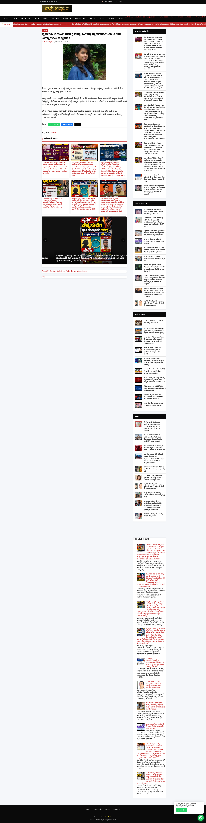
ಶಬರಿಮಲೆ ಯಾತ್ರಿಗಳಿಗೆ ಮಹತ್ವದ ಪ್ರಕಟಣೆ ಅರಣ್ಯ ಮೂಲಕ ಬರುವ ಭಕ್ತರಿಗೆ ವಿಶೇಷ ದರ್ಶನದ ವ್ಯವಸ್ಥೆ (154, 331)
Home (6, 19)
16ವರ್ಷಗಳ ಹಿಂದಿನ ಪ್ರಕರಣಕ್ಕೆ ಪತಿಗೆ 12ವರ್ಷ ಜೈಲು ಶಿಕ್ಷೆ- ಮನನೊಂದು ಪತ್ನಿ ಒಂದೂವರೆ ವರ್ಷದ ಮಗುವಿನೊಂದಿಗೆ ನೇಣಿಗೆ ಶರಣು (154, 222)
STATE (102, 19)
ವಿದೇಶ (45, 19)
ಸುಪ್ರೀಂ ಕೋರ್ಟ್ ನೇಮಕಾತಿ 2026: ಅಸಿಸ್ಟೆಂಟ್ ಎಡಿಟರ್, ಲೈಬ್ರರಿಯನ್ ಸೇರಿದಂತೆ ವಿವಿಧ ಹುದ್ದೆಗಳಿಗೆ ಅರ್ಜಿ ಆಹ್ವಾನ (153, 438)
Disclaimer (116, 810)
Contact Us (54, 271)
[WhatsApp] (201, 818)
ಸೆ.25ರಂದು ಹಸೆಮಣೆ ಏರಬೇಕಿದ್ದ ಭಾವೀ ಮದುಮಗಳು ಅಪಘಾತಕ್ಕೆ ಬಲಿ (154, 469)
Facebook (108, 2)
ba (144, 17)
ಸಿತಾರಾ (36, 19)
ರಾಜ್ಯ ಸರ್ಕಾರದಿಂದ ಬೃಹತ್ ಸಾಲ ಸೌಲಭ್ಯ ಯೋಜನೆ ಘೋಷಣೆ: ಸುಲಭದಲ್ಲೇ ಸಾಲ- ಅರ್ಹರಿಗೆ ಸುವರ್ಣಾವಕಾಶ (154, 340)
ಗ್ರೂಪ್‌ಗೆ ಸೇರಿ (181, 810)
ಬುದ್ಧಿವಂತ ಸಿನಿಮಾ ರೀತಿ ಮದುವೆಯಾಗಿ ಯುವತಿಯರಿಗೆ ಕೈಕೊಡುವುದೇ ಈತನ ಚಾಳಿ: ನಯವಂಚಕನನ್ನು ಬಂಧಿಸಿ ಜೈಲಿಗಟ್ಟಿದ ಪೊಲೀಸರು (153, 505)
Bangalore (149, 17)
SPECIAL (92, 19)
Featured (187, 17)
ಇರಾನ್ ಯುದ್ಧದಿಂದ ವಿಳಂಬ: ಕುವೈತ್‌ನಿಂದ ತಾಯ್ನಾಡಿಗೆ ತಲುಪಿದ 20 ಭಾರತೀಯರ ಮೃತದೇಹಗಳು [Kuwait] (154, 268)
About (88, 810)
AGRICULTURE (136, 17)
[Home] (55, 8)
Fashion (180, 17)
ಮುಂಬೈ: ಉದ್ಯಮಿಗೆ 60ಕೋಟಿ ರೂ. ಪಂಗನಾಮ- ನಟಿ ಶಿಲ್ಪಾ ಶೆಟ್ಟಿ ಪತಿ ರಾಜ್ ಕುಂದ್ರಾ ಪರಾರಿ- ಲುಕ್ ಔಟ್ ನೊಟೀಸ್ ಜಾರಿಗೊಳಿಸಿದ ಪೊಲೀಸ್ (154, 293)
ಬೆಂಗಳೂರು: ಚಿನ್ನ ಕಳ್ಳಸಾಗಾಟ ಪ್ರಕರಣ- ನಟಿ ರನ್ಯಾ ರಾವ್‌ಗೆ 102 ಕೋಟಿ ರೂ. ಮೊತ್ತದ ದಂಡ (154, 478)
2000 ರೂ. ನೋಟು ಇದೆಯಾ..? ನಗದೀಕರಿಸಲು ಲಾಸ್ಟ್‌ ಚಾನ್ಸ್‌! (153, 404)
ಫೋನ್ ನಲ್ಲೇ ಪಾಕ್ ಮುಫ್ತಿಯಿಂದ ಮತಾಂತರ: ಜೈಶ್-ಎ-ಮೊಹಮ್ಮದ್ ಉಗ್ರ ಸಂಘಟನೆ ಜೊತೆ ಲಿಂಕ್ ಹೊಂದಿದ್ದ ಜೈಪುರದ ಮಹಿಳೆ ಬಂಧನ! (154, 190)
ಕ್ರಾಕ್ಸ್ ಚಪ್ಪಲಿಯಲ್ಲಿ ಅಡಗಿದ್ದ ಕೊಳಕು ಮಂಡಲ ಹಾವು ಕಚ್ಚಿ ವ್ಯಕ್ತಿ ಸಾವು (154, 259)
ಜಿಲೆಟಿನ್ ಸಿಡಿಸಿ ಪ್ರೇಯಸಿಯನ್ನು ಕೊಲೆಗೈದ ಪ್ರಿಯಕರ (153, 515)
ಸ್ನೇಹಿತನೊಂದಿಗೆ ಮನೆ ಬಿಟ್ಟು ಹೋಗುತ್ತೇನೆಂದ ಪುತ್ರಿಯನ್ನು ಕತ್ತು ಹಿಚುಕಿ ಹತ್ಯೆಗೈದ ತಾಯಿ (154, 212)
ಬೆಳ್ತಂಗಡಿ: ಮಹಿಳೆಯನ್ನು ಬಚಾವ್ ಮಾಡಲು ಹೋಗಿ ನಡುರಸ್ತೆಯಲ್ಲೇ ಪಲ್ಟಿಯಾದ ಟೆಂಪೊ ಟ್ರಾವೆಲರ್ (154, 233)
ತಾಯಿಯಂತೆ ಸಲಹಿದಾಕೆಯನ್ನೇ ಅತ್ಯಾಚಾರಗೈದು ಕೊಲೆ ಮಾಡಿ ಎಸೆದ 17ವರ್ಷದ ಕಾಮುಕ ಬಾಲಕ (154, 448)
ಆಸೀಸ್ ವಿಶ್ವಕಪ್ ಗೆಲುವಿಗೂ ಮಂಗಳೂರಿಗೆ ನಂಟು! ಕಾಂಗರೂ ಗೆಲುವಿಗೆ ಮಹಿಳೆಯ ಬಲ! (153, 397)
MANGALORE (80, 19)
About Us (45, 271)
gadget (194, 17)
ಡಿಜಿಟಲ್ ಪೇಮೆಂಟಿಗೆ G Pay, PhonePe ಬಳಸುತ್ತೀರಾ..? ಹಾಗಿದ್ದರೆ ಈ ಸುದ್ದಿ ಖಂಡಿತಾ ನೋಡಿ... (153, 351)
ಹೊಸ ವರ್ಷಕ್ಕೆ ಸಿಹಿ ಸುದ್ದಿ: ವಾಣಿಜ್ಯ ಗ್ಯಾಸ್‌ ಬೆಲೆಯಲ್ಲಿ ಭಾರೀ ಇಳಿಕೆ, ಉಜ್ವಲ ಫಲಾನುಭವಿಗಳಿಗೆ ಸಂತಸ (154, 380)
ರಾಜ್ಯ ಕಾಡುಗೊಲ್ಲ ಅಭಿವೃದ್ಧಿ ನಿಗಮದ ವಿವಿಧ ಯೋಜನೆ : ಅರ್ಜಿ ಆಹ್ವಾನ (154, 241)
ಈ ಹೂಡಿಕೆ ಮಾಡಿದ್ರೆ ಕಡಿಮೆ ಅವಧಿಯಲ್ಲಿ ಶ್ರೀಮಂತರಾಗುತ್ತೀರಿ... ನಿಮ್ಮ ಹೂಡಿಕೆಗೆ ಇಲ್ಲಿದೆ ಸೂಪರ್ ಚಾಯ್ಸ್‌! (154, 362)
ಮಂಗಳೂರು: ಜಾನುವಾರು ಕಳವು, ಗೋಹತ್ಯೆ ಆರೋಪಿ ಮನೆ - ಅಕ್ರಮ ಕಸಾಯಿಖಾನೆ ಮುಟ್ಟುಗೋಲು (154, 250)
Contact (107, 810)
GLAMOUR (67, 19)
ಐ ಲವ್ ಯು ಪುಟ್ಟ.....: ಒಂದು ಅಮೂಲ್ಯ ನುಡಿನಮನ (153, 322)
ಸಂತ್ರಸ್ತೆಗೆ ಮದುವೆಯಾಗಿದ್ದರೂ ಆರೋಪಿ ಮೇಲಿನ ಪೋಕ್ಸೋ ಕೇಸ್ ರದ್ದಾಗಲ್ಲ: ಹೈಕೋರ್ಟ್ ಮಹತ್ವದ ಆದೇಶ (154, 178)
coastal (166, 17)
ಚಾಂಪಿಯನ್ (25, 19)
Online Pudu (108, 817)
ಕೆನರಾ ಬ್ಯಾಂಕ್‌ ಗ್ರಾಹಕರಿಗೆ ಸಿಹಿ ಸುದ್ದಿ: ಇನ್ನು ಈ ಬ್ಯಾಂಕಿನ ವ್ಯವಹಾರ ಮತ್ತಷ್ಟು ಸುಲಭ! (155, 388)
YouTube (119, 2)
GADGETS (55, 19)
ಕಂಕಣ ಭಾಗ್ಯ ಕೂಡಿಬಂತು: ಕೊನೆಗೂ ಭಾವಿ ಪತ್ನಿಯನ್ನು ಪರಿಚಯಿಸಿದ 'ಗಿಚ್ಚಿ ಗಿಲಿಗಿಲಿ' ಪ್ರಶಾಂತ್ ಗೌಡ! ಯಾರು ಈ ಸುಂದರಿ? (152, 426)
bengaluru (158, 17)
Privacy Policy (64, 271)
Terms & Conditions (79, 271)
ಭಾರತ (15, 19)
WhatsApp (55, 124)
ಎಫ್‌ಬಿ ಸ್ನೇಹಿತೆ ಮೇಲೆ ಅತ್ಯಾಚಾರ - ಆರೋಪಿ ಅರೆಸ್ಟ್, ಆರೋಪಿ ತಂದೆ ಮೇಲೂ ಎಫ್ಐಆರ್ (154, 303)
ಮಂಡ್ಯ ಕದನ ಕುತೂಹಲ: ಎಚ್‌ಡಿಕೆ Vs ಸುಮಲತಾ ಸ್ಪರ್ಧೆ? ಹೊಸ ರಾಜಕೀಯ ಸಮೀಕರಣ (154, 371)
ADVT (127, 17)
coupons (173, 17)
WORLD (111, 19)
